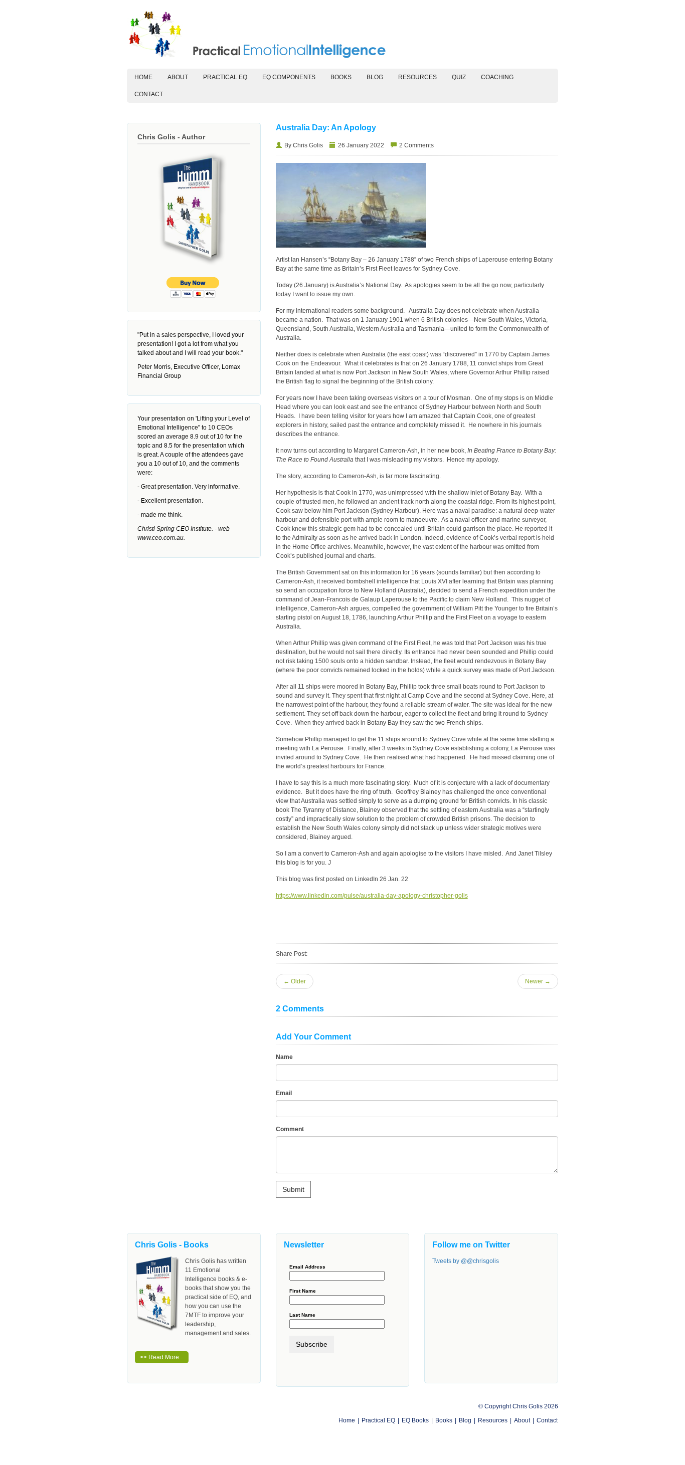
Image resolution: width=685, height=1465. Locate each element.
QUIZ (459, 77)
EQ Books (415, 1420)
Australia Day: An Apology (326, 127)
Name (284, 1057)
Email (284, 1093)
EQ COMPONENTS (288, 77)
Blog (375, 77)
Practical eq (225, 77)
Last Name (302, 1315)
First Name (302, 1291)
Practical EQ (378, 1420)
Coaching (497, 77)
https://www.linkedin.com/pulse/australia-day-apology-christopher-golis (372, 895)
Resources (417, 77)
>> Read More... (162, 1357)
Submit (293, 1189)
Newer (538, 981)
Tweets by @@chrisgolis (465, 1261)
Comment (290, 1129)
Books (341, 77)
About (177, 77)
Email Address (307, 1267)
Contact (148, 94)
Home (147, 77)
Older (294, 981)
